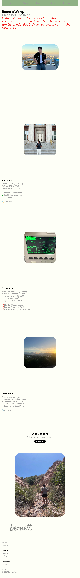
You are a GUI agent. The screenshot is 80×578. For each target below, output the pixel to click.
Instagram (6, 556)
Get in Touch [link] (40, 441)
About (12, 3)
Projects (51, 3)
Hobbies (66, 3)
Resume (5, 564)
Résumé (8, 202)
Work (25, 3)
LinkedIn (5, 553)
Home (38, 3)
